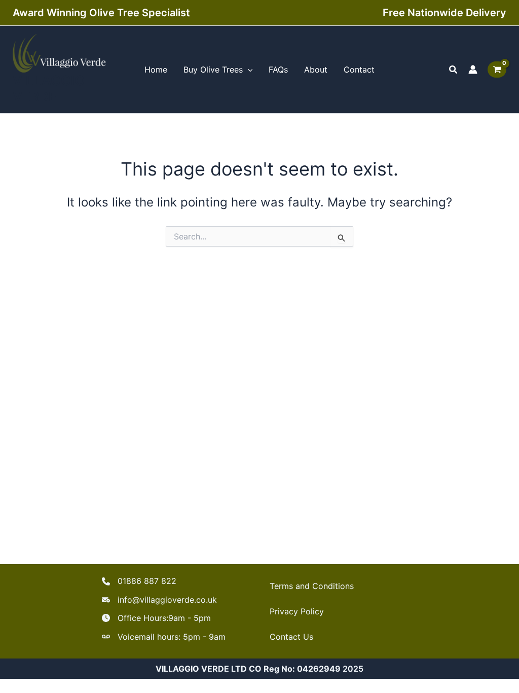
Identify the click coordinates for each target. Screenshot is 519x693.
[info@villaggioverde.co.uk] (159, 599)
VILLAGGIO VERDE (49, 89)
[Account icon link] (472, 69)
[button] (453, 69)
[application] (248, 69)
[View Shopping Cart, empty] (497, 69)
